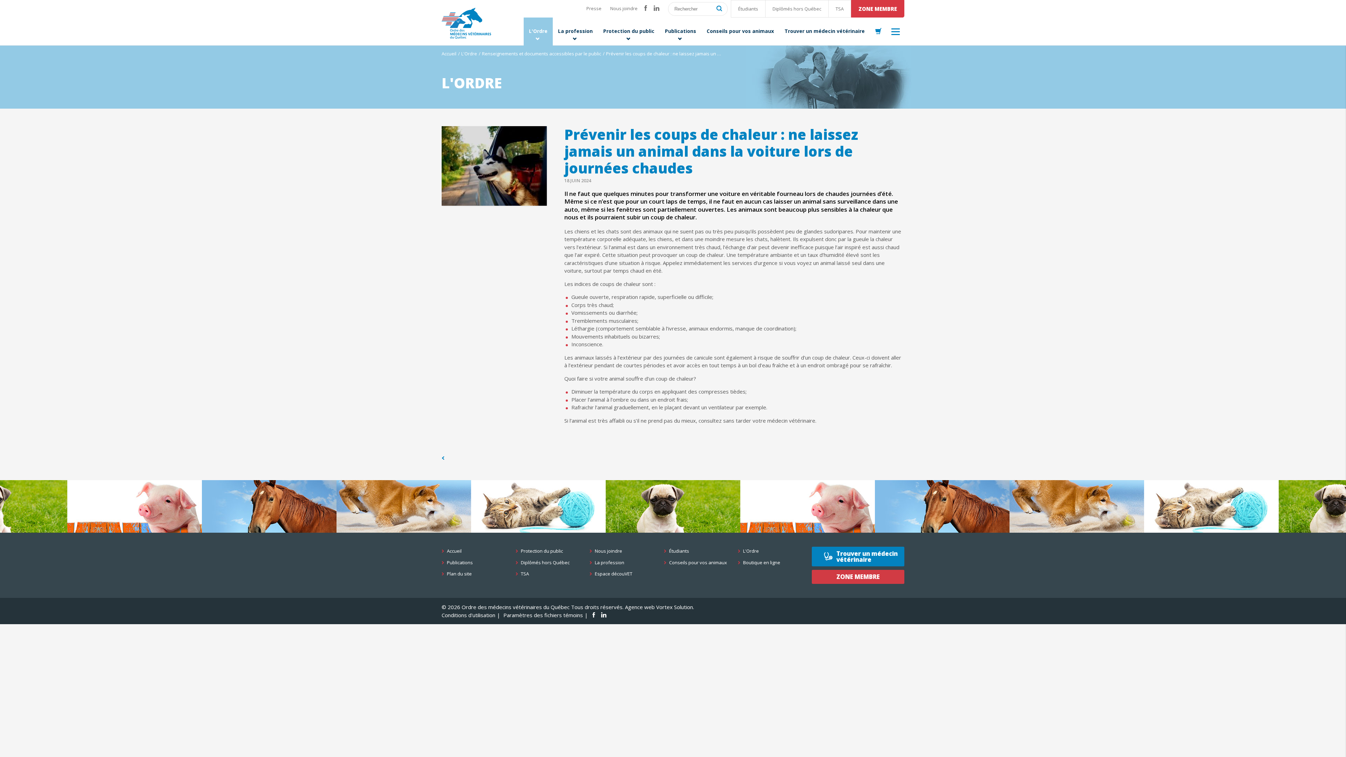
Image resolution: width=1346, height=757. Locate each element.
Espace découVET (613, 574)
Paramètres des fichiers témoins (543, 615)
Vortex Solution (674, 607)
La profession (609, 562)
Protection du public (542, 551)
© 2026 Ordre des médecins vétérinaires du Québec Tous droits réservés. (533, 607)
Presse (593, 8)
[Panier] (878, 32)
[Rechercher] (719, 9)
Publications (460, 562)
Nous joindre (624, 8)
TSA (840, 9)
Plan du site (459, 574)
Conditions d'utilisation (468, 615)
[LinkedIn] (656, 8)
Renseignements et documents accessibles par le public (541, 53)
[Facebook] (645, 8)
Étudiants (748, 9)
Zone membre (877, 8)
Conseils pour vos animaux (698, 562)
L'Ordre (469, 53)
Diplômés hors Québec (797, 9)
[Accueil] (466, 23)
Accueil (449, 53)
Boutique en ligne (761, 562)
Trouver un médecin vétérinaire (867, 557)
